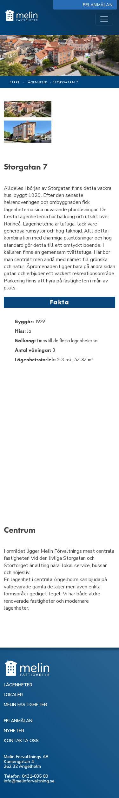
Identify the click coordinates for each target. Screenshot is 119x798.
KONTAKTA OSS (21, 741)
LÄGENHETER (18, 685)
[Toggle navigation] (104, 19)
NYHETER (14, 731)
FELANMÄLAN (18, 721)
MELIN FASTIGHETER (25, 705)
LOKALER (13, 695)
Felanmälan (99, 5)
